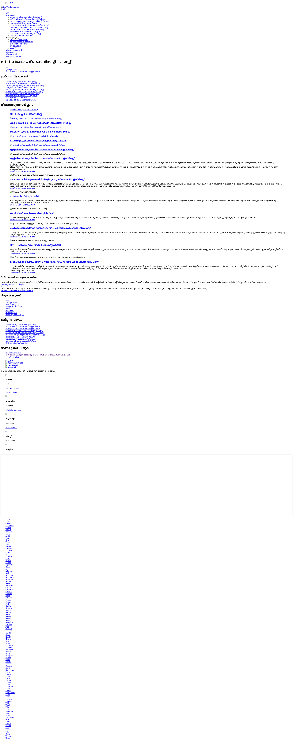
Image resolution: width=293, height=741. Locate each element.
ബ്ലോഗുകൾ (11, 54)
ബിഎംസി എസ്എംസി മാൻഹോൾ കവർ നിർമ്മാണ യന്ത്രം (40, 132)
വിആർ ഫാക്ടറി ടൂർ (13, 50)
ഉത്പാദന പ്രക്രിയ (18, 44)
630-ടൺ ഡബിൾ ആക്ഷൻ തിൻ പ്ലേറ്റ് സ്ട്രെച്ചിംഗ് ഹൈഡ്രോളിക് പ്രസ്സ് (47, 179)
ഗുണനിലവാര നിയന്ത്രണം (21, 42)
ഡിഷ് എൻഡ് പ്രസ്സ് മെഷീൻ (24, 196)
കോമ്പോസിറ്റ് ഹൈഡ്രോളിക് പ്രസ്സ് (25, 17)
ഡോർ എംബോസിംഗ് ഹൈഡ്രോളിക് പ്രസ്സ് (29, 25)
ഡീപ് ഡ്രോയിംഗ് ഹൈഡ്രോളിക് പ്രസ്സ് (27, 19)
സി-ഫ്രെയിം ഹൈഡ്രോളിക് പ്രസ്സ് (25, 33)
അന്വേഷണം (16, 171)
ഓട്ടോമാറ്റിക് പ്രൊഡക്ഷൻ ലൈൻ (24, 23)
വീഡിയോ (9, 52)
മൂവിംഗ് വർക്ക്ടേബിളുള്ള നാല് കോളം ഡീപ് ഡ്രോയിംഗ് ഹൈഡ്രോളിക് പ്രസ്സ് (50, 228)
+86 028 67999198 (12, 392)
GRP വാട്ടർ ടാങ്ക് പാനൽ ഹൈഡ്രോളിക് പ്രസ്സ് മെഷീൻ (38, 140)
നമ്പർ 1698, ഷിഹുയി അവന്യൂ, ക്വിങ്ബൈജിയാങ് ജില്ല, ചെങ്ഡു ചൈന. (37, 355)
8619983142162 (11, 428)
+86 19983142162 (12, 357)
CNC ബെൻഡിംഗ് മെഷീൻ (21, 36)
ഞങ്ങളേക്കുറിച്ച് (12, 304)
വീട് (6, 13)
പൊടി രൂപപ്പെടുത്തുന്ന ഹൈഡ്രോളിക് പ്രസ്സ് (29, 21)
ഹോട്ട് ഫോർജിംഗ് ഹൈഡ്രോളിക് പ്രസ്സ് (27, 29)
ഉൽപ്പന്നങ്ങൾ (11, 15)
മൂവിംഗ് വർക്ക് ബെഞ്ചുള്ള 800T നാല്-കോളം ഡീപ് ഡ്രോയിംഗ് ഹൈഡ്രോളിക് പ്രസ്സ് (54, 262)
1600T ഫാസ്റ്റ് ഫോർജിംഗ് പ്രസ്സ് (26, 114)
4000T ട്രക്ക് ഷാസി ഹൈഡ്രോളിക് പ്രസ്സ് (31, 213)
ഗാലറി (13, 48)
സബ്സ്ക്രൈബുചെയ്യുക (12, 284)
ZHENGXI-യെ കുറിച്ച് (19, 40)
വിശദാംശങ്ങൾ (28, 171)
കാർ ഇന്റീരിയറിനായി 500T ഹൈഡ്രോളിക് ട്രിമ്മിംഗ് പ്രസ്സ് (40, 123)
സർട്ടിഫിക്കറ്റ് (15, 46)
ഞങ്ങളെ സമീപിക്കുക (14, 56)
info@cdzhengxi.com (11, 7)
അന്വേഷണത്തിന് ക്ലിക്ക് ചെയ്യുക (17, 291)
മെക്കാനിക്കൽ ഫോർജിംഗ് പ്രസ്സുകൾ (26, 31)
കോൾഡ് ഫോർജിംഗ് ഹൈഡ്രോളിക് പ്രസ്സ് (29, 27)
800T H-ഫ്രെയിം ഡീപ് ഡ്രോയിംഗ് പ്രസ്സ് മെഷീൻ (35, 245)
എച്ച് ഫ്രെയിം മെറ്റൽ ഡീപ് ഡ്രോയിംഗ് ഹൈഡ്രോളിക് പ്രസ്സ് (42, 149)
